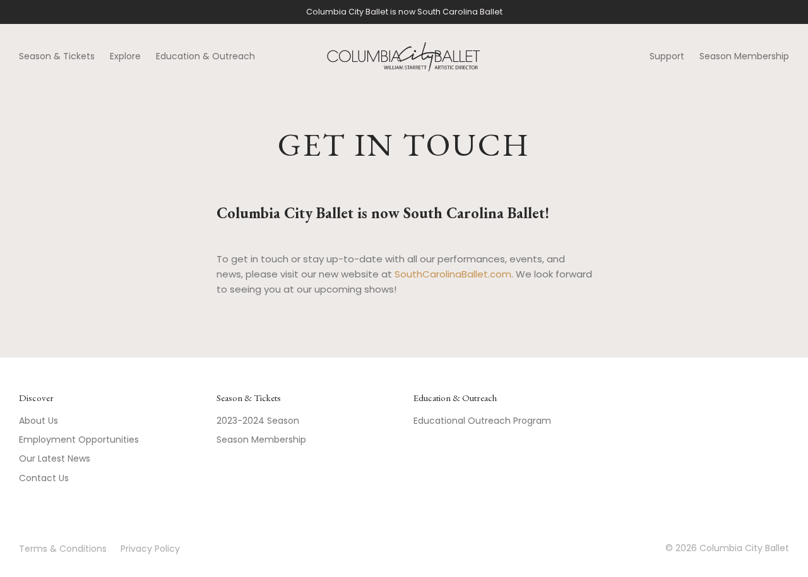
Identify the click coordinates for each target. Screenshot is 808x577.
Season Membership (744, 56)
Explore (125, 56)
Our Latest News (54, 458)
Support (667, 56)
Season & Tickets (57, 56)
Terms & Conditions (63, 548)
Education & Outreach (205, 56)
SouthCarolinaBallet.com (453, 274)
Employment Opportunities (79, 439)
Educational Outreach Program (482, 420)
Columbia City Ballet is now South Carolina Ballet (404, 11)
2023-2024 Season (258, 420)
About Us (38, 420)
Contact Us (44, 478)
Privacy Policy (150, 548)
